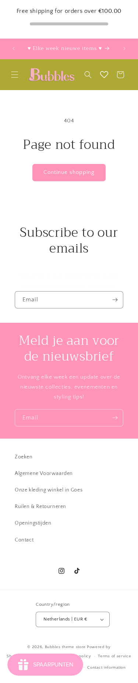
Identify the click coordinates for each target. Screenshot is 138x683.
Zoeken (24, 457)
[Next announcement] (124, 48)
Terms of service (114, 656)
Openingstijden (33, 523)
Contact (24, 540)
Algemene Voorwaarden (44, 473)
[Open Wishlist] (104, 75)
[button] (15, 75)
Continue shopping (69, 172)
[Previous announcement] (14, 48)
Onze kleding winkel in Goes (48, 490)
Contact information (106, 667)
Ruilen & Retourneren (40, 506)
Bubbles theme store (65, 647)
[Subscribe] (115, 299)
